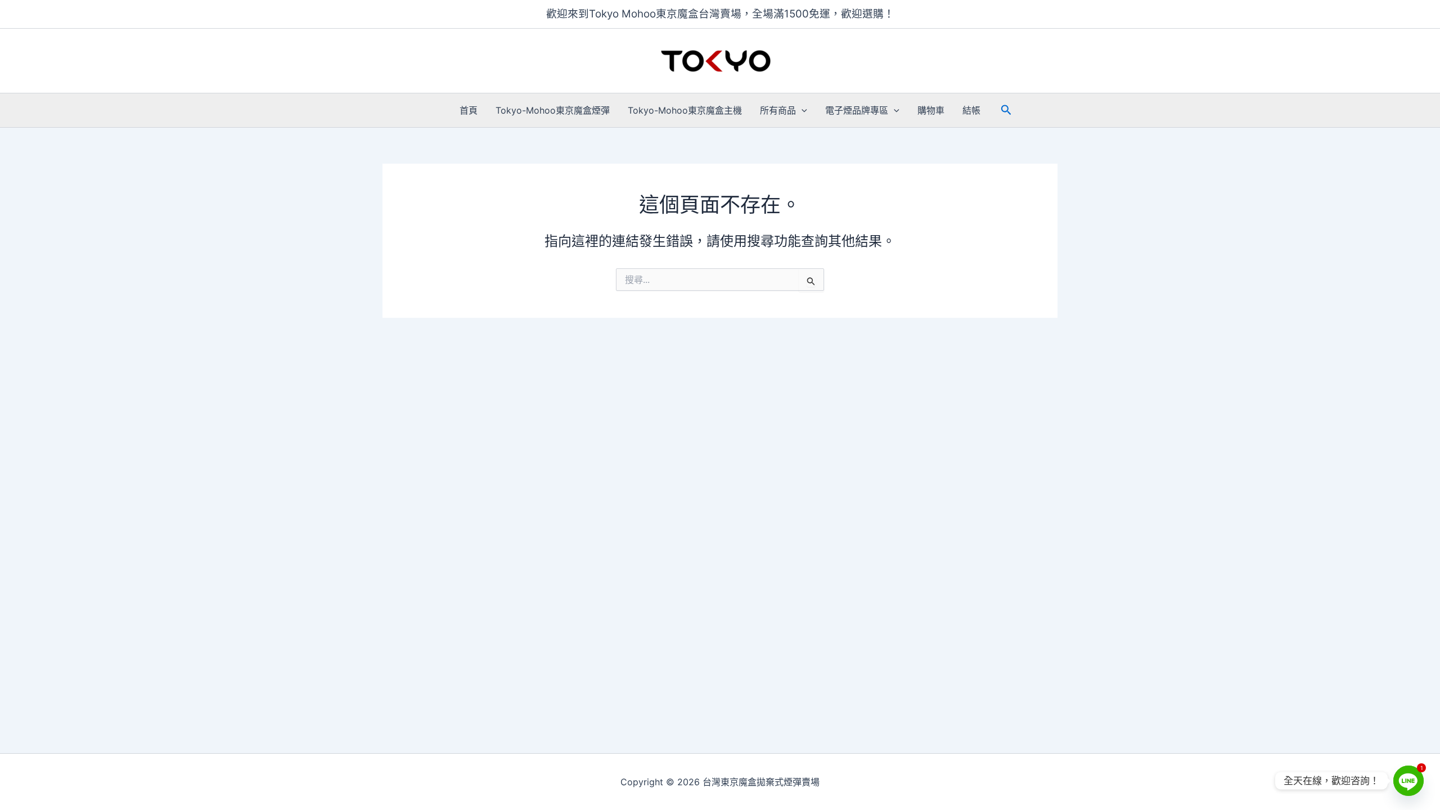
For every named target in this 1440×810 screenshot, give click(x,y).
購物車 (930, 110)
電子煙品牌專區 (856, 110)
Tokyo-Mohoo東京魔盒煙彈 (553, 110)
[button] (801, 110)
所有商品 (778, 110)
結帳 (971, 110)
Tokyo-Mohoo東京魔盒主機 (685, 110)
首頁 (469, 110)
